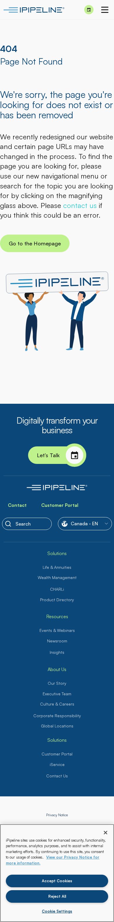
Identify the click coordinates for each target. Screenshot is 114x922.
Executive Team (57, 693)
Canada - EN (84, 523)
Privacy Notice (57, 815)
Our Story (57, 683)
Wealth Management (57, 577)
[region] (57, 873)
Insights (57, 652)
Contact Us (57, 775)
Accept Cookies (57, 880)
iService (57, 764)
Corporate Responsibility (57, 715)
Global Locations (57, 725)
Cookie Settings (57, 911)
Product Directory (57, 599)
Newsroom (57, 640)
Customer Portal (59, 505)
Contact (17, 505)
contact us (80, 205)
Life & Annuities (57, 567)
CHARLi (57, 589)
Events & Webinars (57, 630)
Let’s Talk (48, 455)
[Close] (105, 832)
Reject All (57, 896)
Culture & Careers (57, 703)
